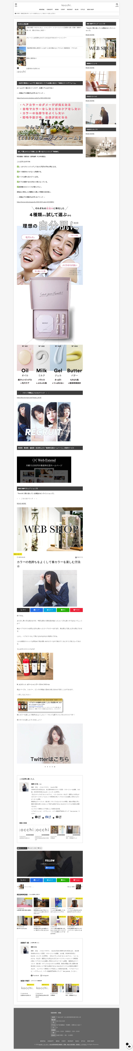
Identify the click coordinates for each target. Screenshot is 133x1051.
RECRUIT (70, 9)
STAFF (63, 9)
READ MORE (21, 503)
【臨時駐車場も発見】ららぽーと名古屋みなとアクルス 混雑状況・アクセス (51, 48)
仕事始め (52, 838)
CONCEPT (50, 9)
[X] (38, 817)
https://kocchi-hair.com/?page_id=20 (29, 397)
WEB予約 (41, 9)
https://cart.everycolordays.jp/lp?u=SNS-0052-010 (34, 98)
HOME (18, 13)
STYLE (83, 9)
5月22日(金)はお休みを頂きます (42, 838)
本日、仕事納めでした (71, 838)
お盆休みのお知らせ (33, 68)
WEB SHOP (90, 9)
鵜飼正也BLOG (24, 13)
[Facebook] (48, 817)
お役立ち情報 (33, 848)
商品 (40, 848)
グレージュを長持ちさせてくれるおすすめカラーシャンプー (46, 38)
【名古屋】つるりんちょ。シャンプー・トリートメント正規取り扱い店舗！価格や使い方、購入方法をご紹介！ (53, 29)
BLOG (76, 9)
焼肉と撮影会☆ (31, 58)
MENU (57, 9)
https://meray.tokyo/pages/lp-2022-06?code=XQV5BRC (35, 202)
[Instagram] (58, 817)
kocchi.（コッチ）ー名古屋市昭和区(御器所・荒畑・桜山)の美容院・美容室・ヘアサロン (63, 1044)
